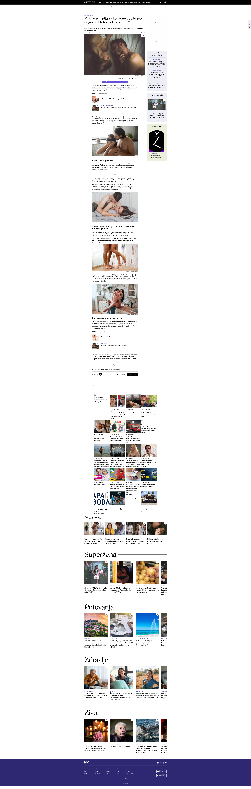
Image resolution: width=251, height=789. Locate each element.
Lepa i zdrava (102, 2)
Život (85, 773)
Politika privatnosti (129, 773)
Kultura (96, 771)
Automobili (108, 771)
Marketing (127, 768)
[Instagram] (163, 762)
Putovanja (97, 769)
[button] (155, 120)
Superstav (148, 2)
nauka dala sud (88, 15)
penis (110, 369)
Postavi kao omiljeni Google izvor (111, 81)
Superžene (127, 2)
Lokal (107, 773)
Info (85, 768)
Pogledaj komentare (120, 374)
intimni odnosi (104, 369)
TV (116, 769)
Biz (85, 771)
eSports (107, 768)
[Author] (156, 141)
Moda (114, 2)
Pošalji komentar (132, 374)
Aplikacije (127, 775)
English (117, 771)
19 (143, 35)
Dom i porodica (133, 2)
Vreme (117, 773)
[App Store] (161, 775)
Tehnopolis (108, 769)
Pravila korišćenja (129, 771)
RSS (125, 776)
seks (99, 369)
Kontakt (127, 778)
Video (117, 768)
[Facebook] (158, 762)
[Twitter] (160, 762)
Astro (143, 2)
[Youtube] (166, 762)
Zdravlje (97, 768)
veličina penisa (116, 369)
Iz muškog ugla (109, 6)
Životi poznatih (120, 2)
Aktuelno (112, 691)
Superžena (97, 773)
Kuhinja (139, 2)
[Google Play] (161, 771)
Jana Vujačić (153, 153)
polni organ (127, 87)
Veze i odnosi (100, 6)
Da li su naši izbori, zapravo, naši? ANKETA (156, 156)
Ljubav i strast (109, 2)
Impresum (127, 769)
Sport (85, 769)
